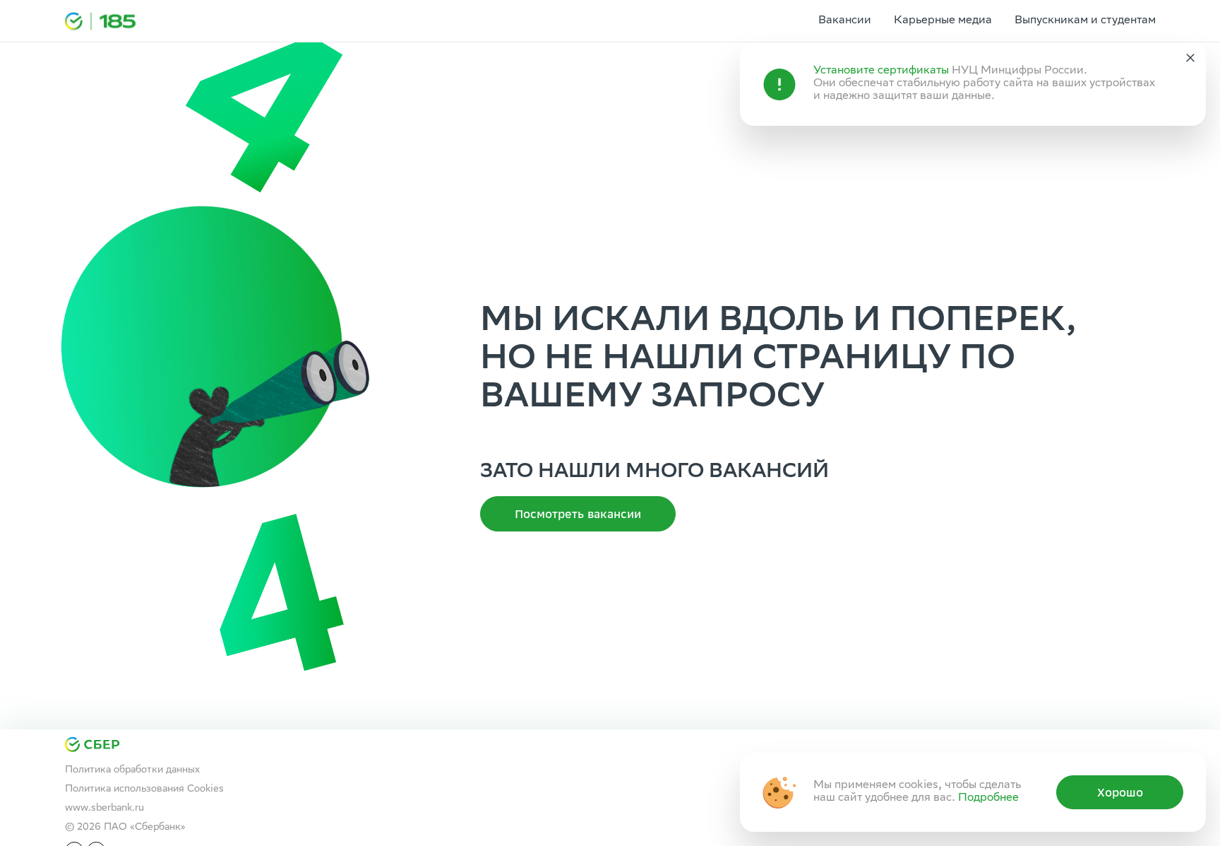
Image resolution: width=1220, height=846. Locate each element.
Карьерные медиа (943, 21)
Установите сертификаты (881, 71)
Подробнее (988, 798)
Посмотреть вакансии (578, 514)
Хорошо (1120, 792)
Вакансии (844, 21)
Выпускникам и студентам (1085, 21)
